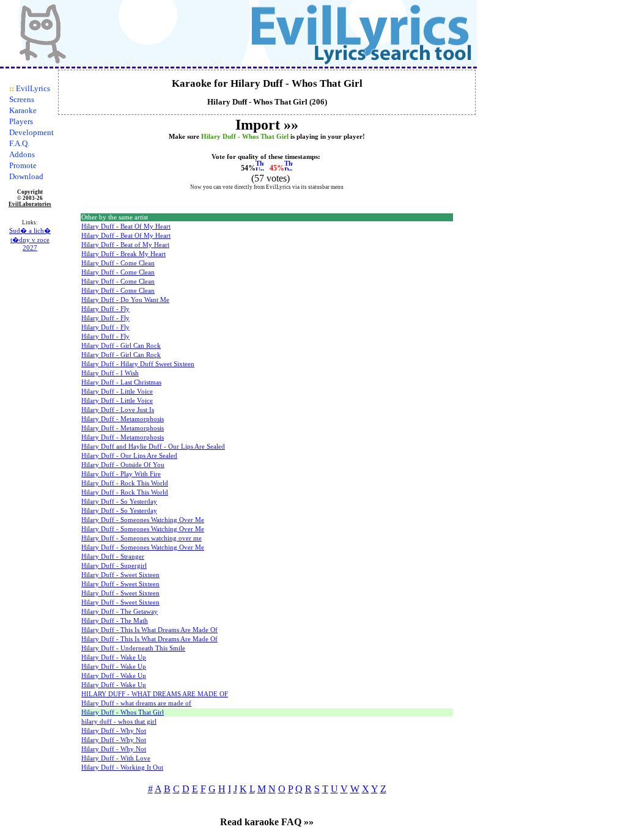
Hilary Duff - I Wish (110, 373)
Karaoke (23, 110)
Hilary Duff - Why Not (113, 730)
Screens (21, 99)
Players (21, 121)
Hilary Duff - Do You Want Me (125, 299)
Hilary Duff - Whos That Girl (122, 712)
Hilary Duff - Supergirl (114, 565)
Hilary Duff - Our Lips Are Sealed (129, 455)
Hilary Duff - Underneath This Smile (133, 648)
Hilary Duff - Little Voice (117, 391)
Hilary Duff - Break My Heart (123, 254)
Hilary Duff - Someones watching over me (141, 538)
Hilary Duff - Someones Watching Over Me (142, 520)
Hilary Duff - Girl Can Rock (121, 345)
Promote (23, 165)
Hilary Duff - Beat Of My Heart (126, 226)
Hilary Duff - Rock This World (124, 483)
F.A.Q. (19, 143)
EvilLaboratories (30, 204)
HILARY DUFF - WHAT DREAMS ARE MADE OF (154, 694)
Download (26, 176)
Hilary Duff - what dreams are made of (136, 703)
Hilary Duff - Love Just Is (117, 409)
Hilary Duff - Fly (105, 309)
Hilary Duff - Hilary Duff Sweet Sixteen (137, 364)
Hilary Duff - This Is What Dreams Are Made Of (149, 630)
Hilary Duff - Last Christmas (121, 382)
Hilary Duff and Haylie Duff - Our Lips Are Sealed (153, 446)
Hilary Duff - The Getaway (119, 611)
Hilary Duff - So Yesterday (119, 501)
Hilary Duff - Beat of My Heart (125, 244)
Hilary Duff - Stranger (112, 556)
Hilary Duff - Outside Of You (122, 465)
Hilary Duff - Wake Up (113, 657)
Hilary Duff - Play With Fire (121, 474)
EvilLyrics (33, 88)
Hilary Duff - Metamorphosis (122, 419)
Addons (22, 154)
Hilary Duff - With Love (115, 758)
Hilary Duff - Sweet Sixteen (120, 575)
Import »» (266, 125)
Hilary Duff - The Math (114, 620)
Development (31, 132)
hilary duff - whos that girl (118, 721)
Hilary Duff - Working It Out (122, 767)
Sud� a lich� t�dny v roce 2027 (30, 239)
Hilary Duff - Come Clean (118, 263)
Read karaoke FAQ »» (267, 822)
